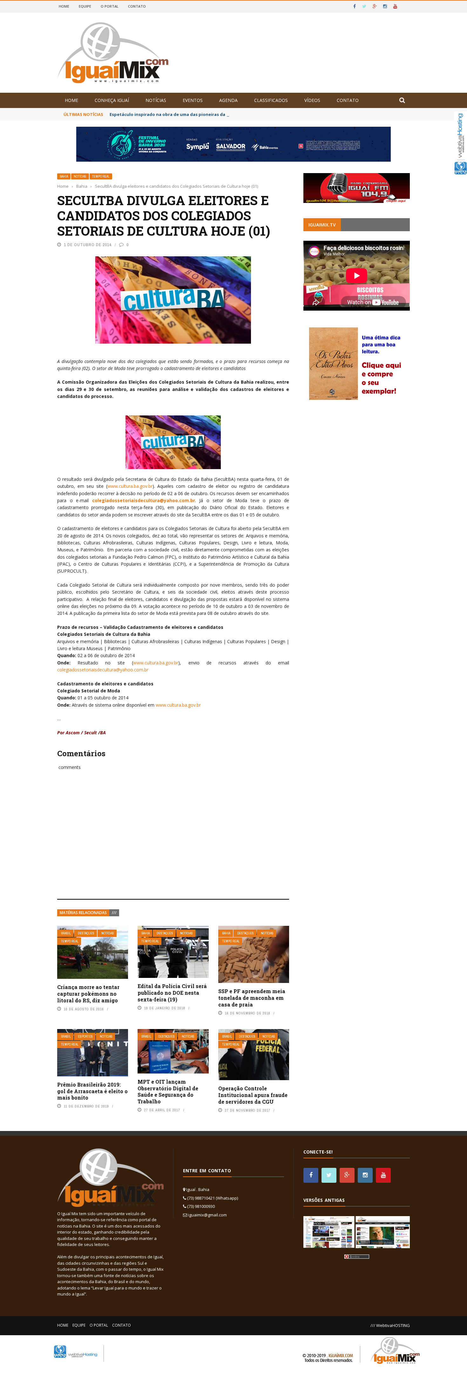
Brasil (66, 933)
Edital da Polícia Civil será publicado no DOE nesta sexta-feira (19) (172, 993)
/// (114, 912)
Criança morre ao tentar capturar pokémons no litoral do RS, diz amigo (88, 994)
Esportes (85, 1036)
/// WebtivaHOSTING (390, 1325)
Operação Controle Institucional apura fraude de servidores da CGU (253, 1095)
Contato (137, 6)
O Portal (109, 6)
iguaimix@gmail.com (207, 1215)
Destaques (86, 933)
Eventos (193, 100)
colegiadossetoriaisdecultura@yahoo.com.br (143, 500)
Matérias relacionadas (83, 912)
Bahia (64, 176)
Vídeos (312, 100)
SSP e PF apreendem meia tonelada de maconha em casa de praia (251, 998)
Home (64, 6)
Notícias (156, 100)
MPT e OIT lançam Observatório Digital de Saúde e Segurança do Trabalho (168, 1091)
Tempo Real (101, 176)
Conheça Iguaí (112, 100)
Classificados (271, 100)
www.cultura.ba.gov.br (129, 486)
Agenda (228, 100)
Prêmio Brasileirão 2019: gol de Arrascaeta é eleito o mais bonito (92, 1091)
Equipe (85, 6)
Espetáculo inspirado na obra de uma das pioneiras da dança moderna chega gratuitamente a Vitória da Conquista (232, 114)
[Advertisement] (173, 841)
